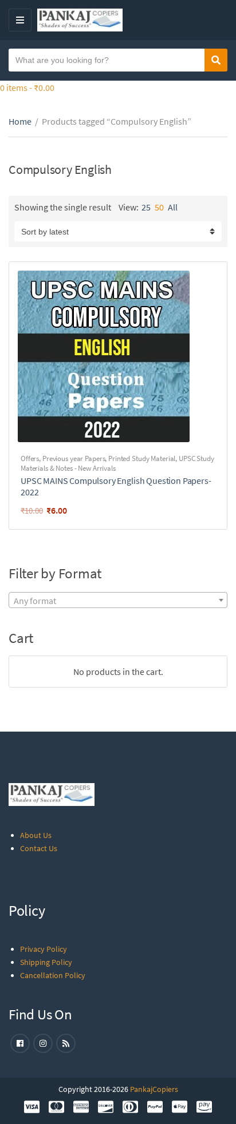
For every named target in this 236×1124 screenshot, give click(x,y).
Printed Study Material (141, 458)
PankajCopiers (154, 1089)
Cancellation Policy (52, 975)
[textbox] (118, 601)
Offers (30, 458)
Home (20, 121)
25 (146, 207)
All (173, 207)
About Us (36, 835)
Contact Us (38, 848)
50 (159, 207)
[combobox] (118, 600)
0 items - (27, 87)
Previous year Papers (73, 458)
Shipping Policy (46, 962)
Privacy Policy (43, 949)
